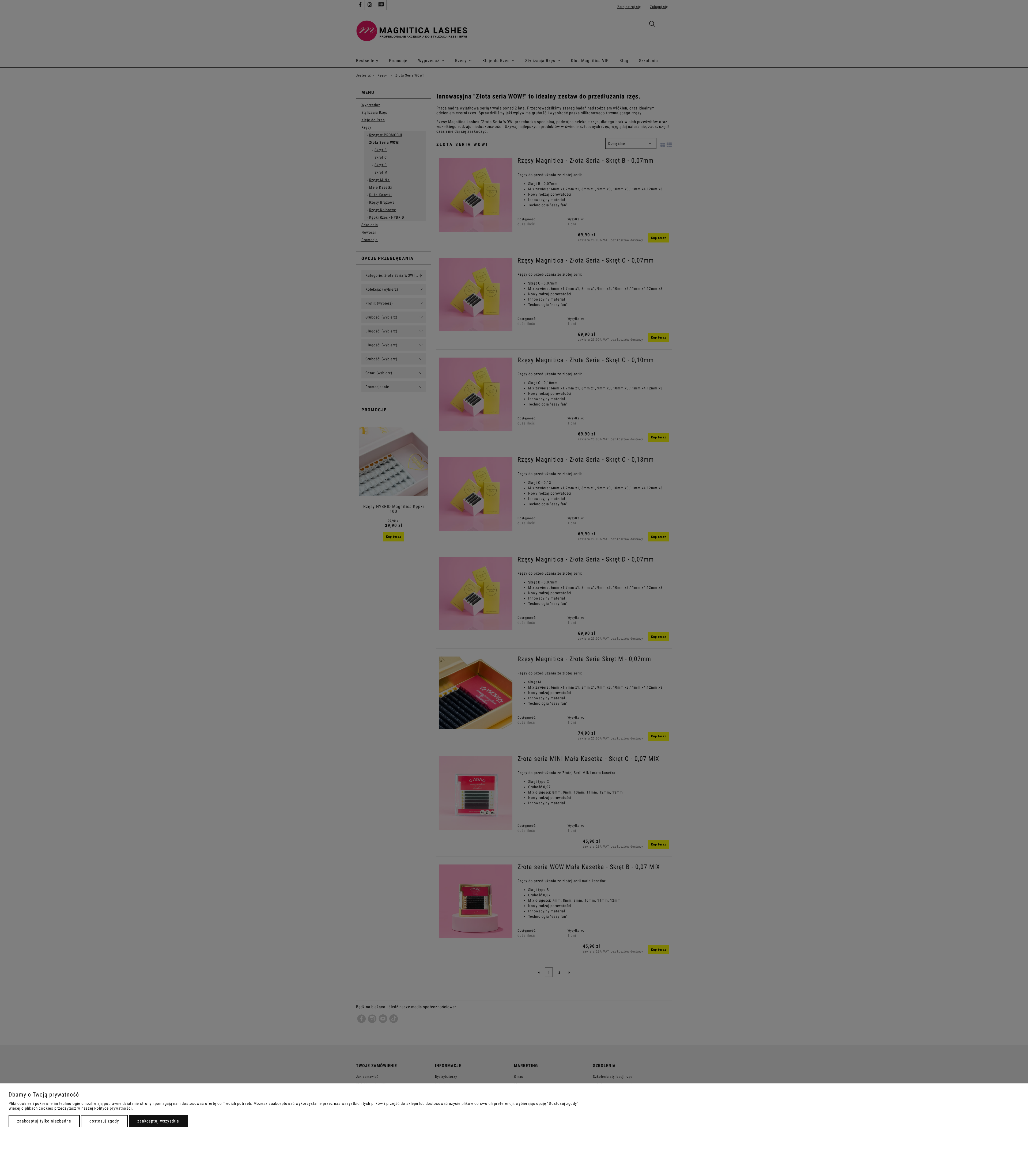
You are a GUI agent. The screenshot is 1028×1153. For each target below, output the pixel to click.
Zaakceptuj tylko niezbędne (44, 1121)
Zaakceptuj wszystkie (158, 1121)
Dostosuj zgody (104, 1121)
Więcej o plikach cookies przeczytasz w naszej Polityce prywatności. (71, 1108)
